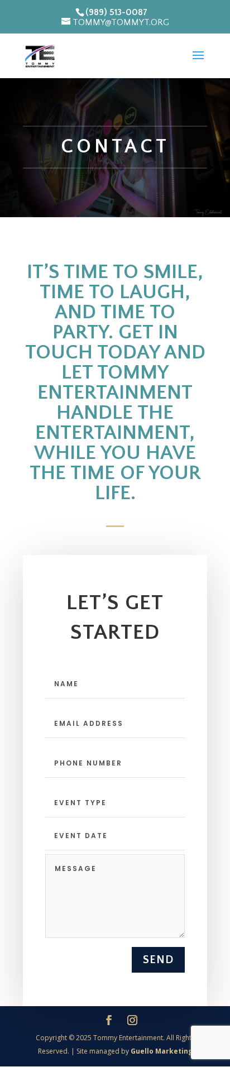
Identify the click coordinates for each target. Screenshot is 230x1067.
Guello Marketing (162, 1051)
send (158, 960)
